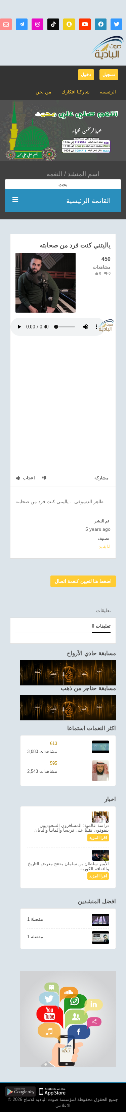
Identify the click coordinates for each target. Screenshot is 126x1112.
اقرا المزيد (98, 837)
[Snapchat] (69, 24)
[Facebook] (101, 24)
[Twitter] (116, 24)
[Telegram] (22, 24)
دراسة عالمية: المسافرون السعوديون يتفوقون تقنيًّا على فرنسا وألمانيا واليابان (71, 828)
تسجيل (108, 74)
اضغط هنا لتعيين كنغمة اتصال (83, 581)
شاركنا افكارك (75, 91)
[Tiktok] (53, 24)
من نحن (43, 91)
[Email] (6, 24)
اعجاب (28, 477)
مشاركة (101, 477)
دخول (86, 74)
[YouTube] (85, 24)
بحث (63, 184)
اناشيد (105, 546)
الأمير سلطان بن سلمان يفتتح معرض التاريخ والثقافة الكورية (68, 866)
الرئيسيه (108, 91)
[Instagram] (37, 24)
